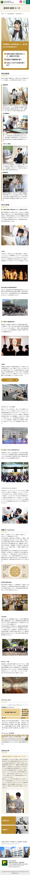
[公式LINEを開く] (24, 2)
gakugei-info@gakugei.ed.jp (14, 866)
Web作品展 (9, 380)
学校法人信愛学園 (9, 2)
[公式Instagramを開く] (20, 2)
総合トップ (3, 13)
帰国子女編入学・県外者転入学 (9, 841)
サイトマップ (16, 844)
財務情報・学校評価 (22, 841)
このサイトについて (6, 844)
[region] (15, 718)
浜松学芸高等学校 (10, 13)
